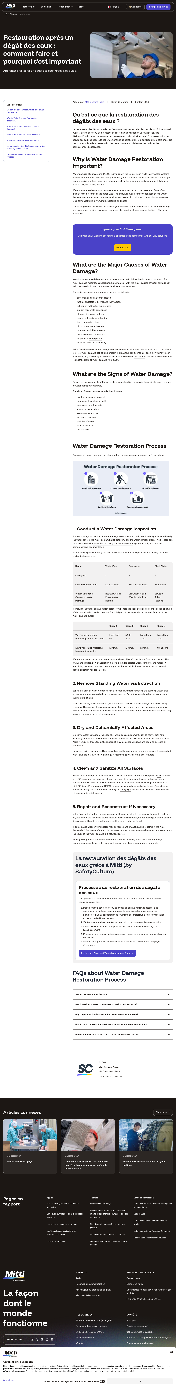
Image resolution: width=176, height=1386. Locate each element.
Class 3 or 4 (96, 754)
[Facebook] (47, 1339)
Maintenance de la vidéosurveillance (150, 1238)
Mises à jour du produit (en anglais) (93, 1289)
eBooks (79, 1343)
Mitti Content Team (94, 102)
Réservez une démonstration (90, 1284)
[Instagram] (52, 1339)
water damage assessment (117, 536)
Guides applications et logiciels (91, 1326)
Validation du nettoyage (100, 1203)
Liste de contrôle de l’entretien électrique (152, 1231)
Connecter (136, 6)
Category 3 (125, 789)
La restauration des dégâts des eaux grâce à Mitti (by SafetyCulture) (26, 147)
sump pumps (95, 338)
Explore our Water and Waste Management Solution (107, 953)
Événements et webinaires (140, 1343)
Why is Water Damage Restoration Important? (22, 119)
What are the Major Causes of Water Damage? (23, 127)
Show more (161, 1112)
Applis (50, 1198)
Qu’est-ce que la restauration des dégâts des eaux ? (26, 111)
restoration (139, 356)
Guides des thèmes (85, 1337)
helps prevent (115, 181)
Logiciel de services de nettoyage (62, 1224)
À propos (131, 1320)
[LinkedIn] (42, 1339)
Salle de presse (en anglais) (140, 1331)
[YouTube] (32, 1339)
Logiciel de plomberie (56, 1241)
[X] (37, 1339)
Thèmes (13, 14)
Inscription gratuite (158, 6)
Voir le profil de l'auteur (109, 1076)
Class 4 (90, 830)
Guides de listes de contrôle (90, 1331)
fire (101, 301)
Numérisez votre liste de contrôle (144, 1299)
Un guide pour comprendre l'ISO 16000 (107, 1234)
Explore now (122, 247)
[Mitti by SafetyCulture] (10, 7)
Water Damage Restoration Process (23, 140)
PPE (159, 775)
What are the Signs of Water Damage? (24, 134)
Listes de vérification (144, 1198)
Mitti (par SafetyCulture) (88, 1295)
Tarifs (78, 1278)
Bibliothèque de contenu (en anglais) (94, 1320)
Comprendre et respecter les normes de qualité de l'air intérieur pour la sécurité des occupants (109, 1214)
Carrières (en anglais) (137, 1326)
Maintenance (25, 14)
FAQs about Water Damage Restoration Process (24, 155)
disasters (89, 301)
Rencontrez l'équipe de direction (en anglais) (149, 1337)
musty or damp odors (88, 409)
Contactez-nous (135, 1284)
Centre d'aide (133, 1278)
